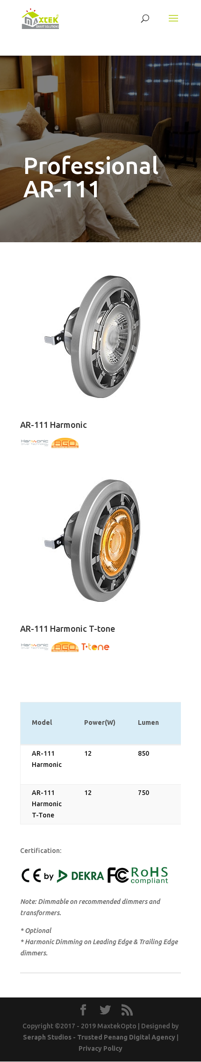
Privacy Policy (100, 1048)
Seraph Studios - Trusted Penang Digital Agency (99, 1037)
